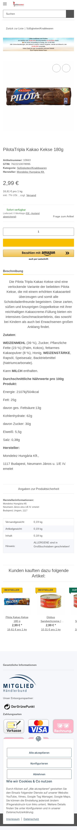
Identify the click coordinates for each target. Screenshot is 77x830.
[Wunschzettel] (64, 4)
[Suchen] (70, 14)
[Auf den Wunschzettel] (66, 68)
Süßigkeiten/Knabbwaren (32, 167)
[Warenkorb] (71, 4)
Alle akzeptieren (39, 752)
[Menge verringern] (7, 231)
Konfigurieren (39, 763)
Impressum (13, 819)
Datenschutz (31, 819)
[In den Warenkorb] (6, 59)
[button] (59, 4)
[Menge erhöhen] (70, 231)
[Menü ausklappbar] (5, 2)
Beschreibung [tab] (13, 271)
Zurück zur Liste (15, 28)
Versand (31, 195)
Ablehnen (39, 774)
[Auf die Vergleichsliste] (56, 68)
